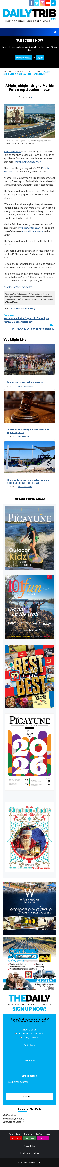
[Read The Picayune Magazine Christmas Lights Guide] (29, 837)
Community (28, 1134)
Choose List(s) (29, 1029)
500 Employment (12, 1118)
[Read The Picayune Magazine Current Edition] (29, 538)
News (11, 72)
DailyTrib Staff (23, 436)
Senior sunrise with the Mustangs (25, 382)
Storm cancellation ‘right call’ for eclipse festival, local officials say (26, 318)
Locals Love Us (16, 1138)
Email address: (29, 1075)
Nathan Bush (35, 97)
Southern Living (12, 151)
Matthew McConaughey (28, 161)
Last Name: (29, 1060)
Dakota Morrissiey (25, 386)
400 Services (9, 1115)
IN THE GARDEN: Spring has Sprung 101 (33, 327)
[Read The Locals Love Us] (29, 676)
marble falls (14, 308)
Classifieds (38, 1134)
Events (47, 1134)
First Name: (29, 1045)
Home (5, 72)
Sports (18, 1134)
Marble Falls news (35, 72)
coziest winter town (29, 227)
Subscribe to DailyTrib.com (30, 1153)
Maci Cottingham (25, 487)
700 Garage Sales (12, 1121)
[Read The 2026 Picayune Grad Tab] (29, 751)
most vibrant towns (32, 231)
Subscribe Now (23, 57)
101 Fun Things (29, 1138)
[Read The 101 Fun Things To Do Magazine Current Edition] (29, 607)
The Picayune (42, 1138)
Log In (40, 57)
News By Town (20, 72)
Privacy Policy (29, 1146)
